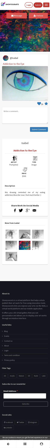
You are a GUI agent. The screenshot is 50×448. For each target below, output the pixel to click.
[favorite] (46, 104)
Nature (21, 376)
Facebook (9, 422)
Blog (6, 331)
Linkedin (8, 427)
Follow (39, 15)
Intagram (33, 422)
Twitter (21, 422)
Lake (43, 376)
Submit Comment (39, 129)
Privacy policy (9, 360)
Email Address (10, 391)
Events (6, 336)
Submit (38, 5)
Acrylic (12, 376)
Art (5, 376)
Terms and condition (12, 355)
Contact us (8, 341)
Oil (29, 376)
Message (17, 15)
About (6, 346)
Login (28, 5)
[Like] (39, 104)
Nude (36, 376)
